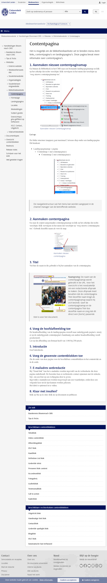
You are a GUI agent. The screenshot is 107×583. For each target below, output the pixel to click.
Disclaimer (5, 574)
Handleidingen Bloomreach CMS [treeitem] (13, 47)
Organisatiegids (47, 2)
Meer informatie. (46, 580)
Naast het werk (33, 574)
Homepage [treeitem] (15, 98)
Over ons (31, 559)
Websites (47, 36)
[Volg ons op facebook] (85, 566)
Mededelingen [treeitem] (16, 109)
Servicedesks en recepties (11, 559)
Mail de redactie (7, 567)
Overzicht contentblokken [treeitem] (12, 140)
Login (104, 3)
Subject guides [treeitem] (17, 113)
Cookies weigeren (91, 580)
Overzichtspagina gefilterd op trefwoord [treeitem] (17, 119)
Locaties (4, 563)
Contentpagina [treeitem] (17, 94)
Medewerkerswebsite (8, 36)
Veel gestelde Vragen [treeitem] (14, 160)
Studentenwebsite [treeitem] (16, 76)
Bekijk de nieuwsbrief (88, 559)
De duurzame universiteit (37, 563)
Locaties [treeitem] (14, 105)
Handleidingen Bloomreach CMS (30, 36)
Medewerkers (33, 2)
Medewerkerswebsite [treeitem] (16, 71)
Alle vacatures (32, 571)
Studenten (22, 2)
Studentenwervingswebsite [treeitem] (15, 85)
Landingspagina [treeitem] (17, 101)
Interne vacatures (34, 567)
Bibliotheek (60, 2)
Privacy (4, 571)
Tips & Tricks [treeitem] (11, 58)
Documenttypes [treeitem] (12, 136)
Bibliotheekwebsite (60, 36)
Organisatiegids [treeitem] (15, 80)
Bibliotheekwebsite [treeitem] (16, 90)
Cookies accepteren (68, 580)
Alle (66, 11)
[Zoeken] (85, 12)
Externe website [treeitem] (15, 66)
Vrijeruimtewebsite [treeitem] (16, 132)
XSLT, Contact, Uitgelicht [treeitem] (16, 126)
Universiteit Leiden (8, 2)
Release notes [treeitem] (11, 150)
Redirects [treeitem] (10, 146)
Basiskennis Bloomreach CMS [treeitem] (14, 53)
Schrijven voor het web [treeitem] (13, 154)
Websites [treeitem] (10, 62)
